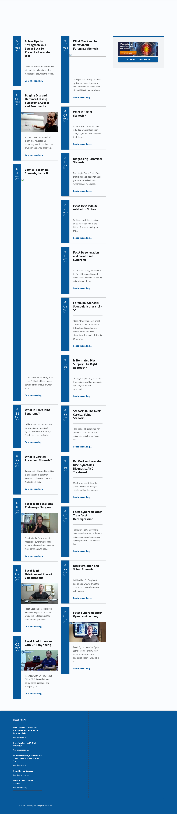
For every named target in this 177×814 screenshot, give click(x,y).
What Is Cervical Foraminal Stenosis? (38, 458)
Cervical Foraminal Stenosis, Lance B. (37, 171)
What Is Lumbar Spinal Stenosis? (23, 782)
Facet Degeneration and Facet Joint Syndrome (86, 256)
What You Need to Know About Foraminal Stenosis (86, 45)
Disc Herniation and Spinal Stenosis (86, 567)
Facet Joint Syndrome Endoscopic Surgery (39, 505)
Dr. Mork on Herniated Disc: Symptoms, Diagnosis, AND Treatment (87, 466)
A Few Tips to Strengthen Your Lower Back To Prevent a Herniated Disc (38, 48)
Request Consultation (139, 59)
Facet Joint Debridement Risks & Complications (38, 574)
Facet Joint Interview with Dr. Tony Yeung (38, 643)
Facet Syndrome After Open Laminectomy (87, 614)
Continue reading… (34, 81)
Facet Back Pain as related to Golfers (85, 207)
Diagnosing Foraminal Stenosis (87, 160)
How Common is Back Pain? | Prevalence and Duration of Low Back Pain (25, 730)
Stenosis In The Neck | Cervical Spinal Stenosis (87, 414)
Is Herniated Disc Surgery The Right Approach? (85, 364)
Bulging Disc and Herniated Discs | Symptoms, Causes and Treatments (37, 100)
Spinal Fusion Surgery (23, 770)
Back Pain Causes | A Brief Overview (24, 744)
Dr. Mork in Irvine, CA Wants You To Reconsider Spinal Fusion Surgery (27, 758)
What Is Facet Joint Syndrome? (37, 411)
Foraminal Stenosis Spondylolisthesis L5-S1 (87, 306)
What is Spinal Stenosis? (82, 114)
